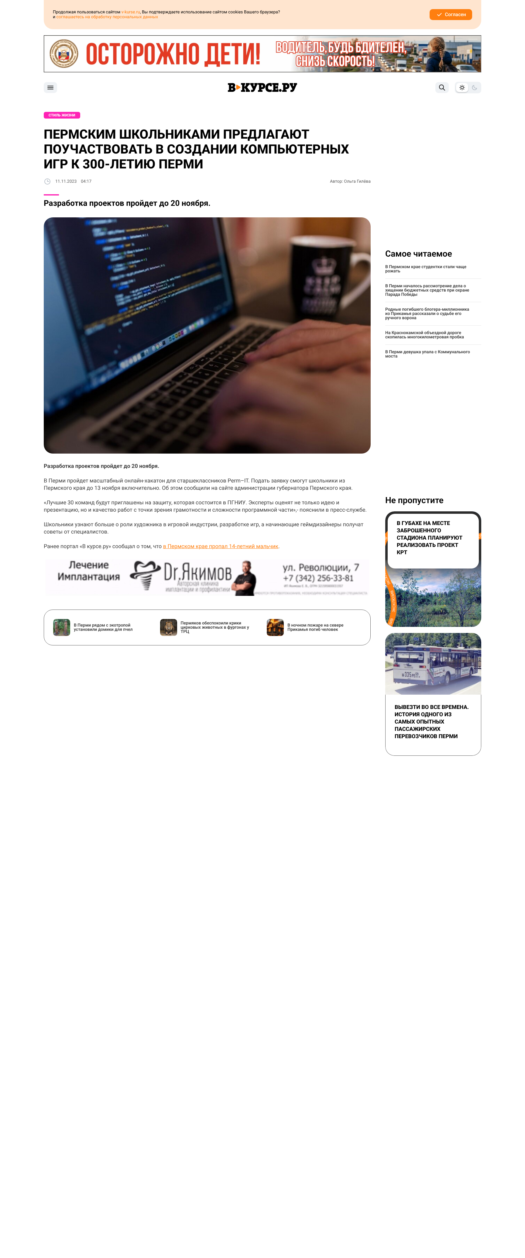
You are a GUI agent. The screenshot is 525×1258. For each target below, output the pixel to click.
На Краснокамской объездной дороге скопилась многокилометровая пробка (424, 335)
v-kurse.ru (131, 12)
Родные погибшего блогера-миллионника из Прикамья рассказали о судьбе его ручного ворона (427, 313)
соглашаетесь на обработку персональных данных (107, 17)
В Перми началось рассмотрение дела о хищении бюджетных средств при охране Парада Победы (427, 290)
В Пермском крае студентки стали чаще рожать (425, 269)
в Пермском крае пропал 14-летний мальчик (220, 546)
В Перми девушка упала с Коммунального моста (427, 354)
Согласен (455, 14)
